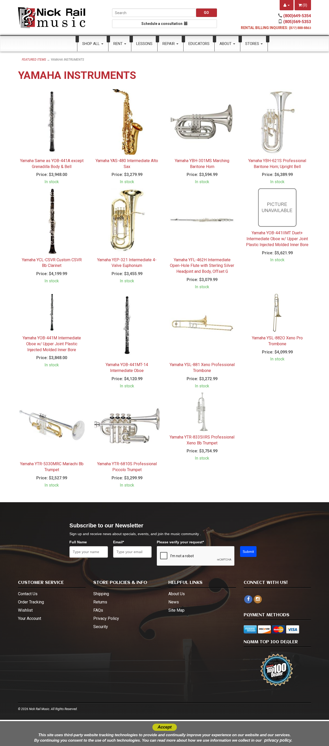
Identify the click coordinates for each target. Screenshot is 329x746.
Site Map (176, 610)
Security (100, 626)
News (173, 602)
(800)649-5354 (297, 15)
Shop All (91, 43)
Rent (118, 43)
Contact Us (28, 593)
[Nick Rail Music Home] (52, 18)
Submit (248, 551)
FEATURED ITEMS (34, 59)
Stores (252, 43)
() (304, 5)
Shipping (101, 593)
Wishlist (25, 610)
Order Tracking (31, 602)
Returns (100, 602)
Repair (169, 43)
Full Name (78, 542)
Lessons (144, 43)
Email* (118, 542)
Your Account (29, 618)
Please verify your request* (180, 542)
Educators (198, 43)
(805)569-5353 (297, 21)
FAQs (98, 610)
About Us (176, 593)
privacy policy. (278, 740)
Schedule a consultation (162, 24)
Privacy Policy (106, 618)
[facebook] (248, 599)
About (226, 43)
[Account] (287, 5)
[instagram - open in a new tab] (258, 599)
